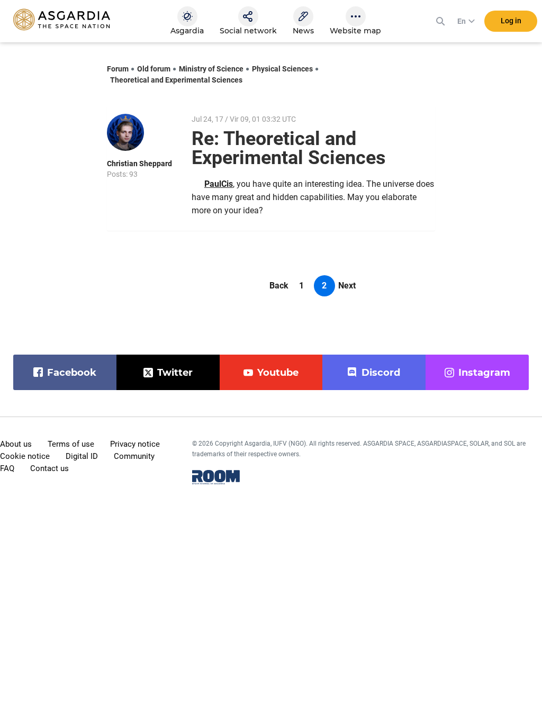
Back (278, 286)
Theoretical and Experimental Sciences (176, 80)
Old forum (153, 69)
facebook (71, 372)
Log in (511, 20)
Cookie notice (25, 456)
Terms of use (71, 444)
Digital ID (82, 456)
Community (134, 456)
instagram (484, 372)
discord (381, 372)
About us (16, 444)
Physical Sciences (282, 69)
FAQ (7, 468)
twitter (175, 372)
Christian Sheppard (139, 163)
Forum (118, 69)
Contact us (49, 468)
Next (347, 286)
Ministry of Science (211, 69)
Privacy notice (135, 444)
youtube (278, 372)
